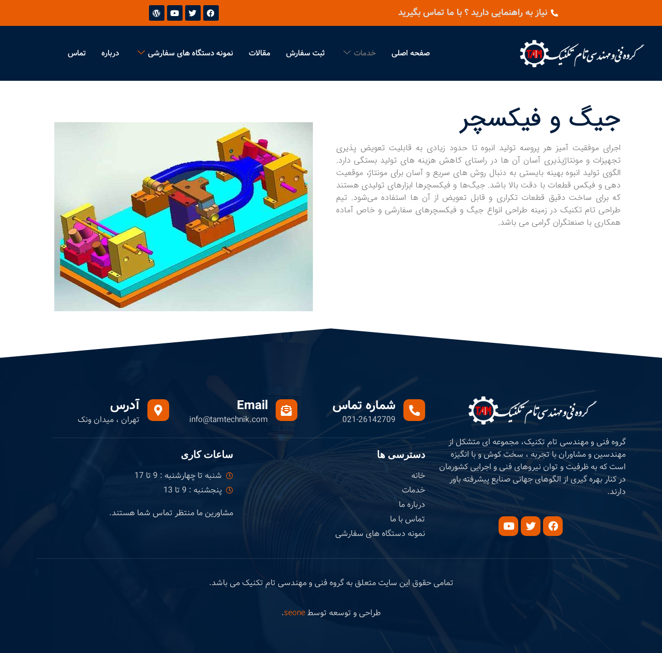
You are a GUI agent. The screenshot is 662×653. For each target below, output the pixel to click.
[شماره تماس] (414, 410)
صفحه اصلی (411, 53)
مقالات (259, 53)
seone (294, 612)
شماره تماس (364, 405)
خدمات (365, 53)
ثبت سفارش (305, 53)
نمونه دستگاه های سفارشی (190, 53)
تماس (77, 53)
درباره (110, 53)
